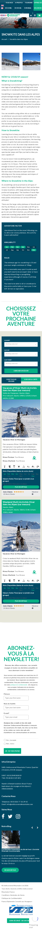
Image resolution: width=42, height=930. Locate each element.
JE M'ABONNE (12, 751)
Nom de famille (9, 704)
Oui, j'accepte (11, 740)
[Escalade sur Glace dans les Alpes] (37, 466)
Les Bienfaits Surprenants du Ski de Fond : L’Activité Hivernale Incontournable (20, 850)
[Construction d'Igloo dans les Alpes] (32, 466)
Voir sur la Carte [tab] (30, 379)
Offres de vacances (38, 5)
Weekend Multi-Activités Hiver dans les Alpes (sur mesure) (19, 503)
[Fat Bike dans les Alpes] (4, 466)
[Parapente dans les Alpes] (13, 466)
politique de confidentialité (18, 685)
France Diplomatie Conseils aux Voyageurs (17, 901)
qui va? (6, 350)
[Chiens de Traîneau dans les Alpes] (27, 466)
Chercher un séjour (21, 371)
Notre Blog (6, 826)
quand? (7, 340)
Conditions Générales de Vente (13, 895)
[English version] (2, 5)
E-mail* (6, 713)
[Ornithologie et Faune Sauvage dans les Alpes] (8, 466)
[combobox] (21, 344)
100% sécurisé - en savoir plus (21, 920)
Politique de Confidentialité (12, 898)
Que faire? (8, 360)
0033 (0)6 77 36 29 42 (19, 802)
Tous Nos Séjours (9, 5)
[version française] (2, 8)
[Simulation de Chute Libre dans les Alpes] (18, 466)
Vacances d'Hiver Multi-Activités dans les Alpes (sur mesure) (20, 389)
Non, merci (10, 744)
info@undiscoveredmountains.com (20, 804)
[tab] (21, 493)
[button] (21, 493)
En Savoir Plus (10, 870)
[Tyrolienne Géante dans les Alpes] (23, 466)
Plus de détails (21, 487)
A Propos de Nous (19, 5)
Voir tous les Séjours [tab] (11, 380)
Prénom (7, 694)
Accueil (4, 39)
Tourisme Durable (28, 5)
